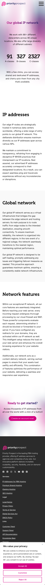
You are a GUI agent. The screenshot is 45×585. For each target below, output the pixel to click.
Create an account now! (22, 418)
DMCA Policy (7, 518)
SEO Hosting (7, 493)
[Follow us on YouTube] (19, 472)
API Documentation (9, 534)
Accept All (22, 566)
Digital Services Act (10, 514)
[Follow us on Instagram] (11, 472)
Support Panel (8, 530)
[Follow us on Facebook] (3, 472)
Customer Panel (8, 526)
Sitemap (5, 542)
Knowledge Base (9, 538)
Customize (22, 573)
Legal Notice (7, 502)
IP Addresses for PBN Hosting (14, 482)
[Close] (42, 544)
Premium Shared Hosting (12, 485)
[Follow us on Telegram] (23, 472)
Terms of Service (9, 510)
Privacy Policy (7, 506)
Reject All (22, 579)
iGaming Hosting (8, 489)
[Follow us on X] (15, 472)
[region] (22, 563)
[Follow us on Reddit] (27, 472)
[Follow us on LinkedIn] (7, 472)
